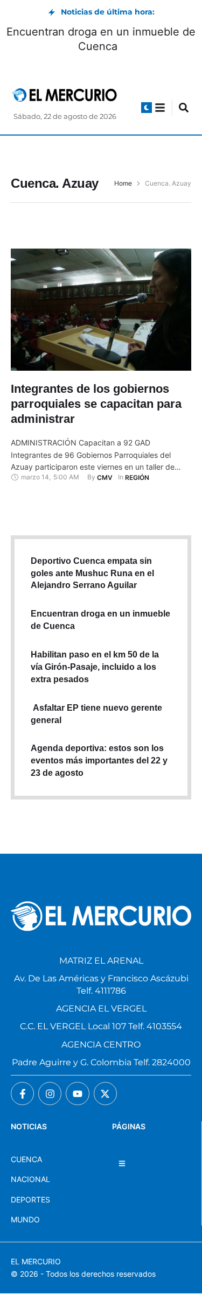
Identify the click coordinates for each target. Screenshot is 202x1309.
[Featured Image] (101, 309)
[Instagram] (49, 1093)
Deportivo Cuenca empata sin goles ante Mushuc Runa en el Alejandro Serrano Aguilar (92, 573)
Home (123, 183)
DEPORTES (30, 1199)
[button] (146, 107)
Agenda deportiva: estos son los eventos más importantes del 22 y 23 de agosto (99, 760)
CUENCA (26, 1159)
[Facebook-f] (22, 1093)
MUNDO (25, 1219)
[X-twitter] (105, 1093)
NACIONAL (30, 1179)
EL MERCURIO (36, 1261)
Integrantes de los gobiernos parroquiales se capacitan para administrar (96, 403)
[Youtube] (77, 1093)
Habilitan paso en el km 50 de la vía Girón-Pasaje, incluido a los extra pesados (95, 667)
